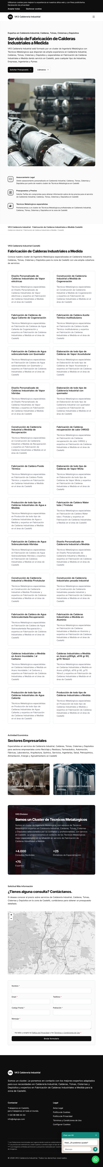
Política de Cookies (61, 1112)
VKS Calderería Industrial (27, 16)
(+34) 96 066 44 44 (16, 1115)
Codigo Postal (18, 1008)
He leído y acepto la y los (48, 1033)
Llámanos (41, 70)
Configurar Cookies (61, 1124)
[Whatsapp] (95, 1159)
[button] (51, 943)
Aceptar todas (14, 9)
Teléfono (57, 997)
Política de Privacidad (40, 1033)
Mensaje (16, 1019)
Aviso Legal (58, 1108)
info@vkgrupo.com (16, 1119)
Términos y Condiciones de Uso (67, 1033)
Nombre (16, 986)
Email (15, 997)
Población (58, 1008)
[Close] (96, 1135)
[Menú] (93, 16)
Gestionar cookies (34, 9)
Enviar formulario (51, 1039)
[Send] (95, 1149)
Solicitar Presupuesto (19, 70)
